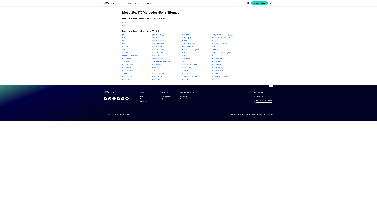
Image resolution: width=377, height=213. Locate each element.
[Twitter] (118, 98)
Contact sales (184, 96)
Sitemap (270, 114)
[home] (109, 3)
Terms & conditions (237, 114)
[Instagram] (109, 98)
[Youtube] (127, 98)
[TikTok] (105, 98)
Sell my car (143, 101)
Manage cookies (250, 114)
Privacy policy (262, 114)
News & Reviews (165, 96)
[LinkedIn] (122, 98)
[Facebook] (114, 98)
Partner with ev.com (186, 99)
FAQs (161, 99)
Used (142, 99)
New (141, 96)
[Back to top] (271, 85)
